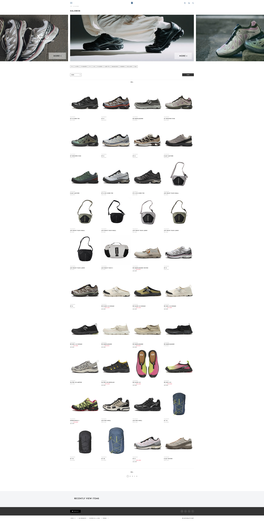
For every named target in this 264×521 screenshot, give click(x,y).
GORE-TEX (107, 66)
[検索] (193, 3)
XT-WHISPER (84, 66)
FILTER (188, 74)
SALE (135, 66)
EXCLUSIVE (129, 66)
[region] (169, 502)
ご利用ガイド (73, 518)
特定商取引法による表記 (94, 518)
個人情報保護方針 (83, 518)
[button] (71, 3)
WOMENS (122, 66)
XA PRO (77, 66)
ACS (94, 66)
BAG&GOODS (115, 66)
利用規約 (105, 518)
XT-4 (90, 66)
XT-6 (72, 66)
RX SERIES (99, 66)
